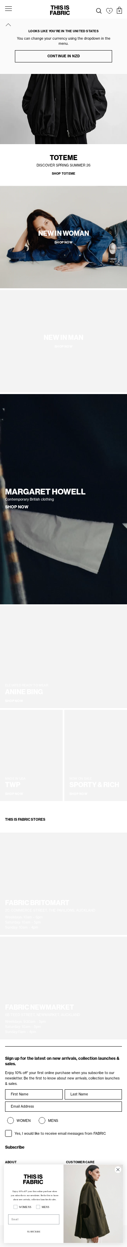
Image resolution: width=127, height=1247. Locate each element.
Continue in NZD (63, 56)
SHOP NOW (16, 506)
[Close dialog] (118, 1169)
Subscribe (14, 1147)
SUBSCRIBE (33, 1231)
